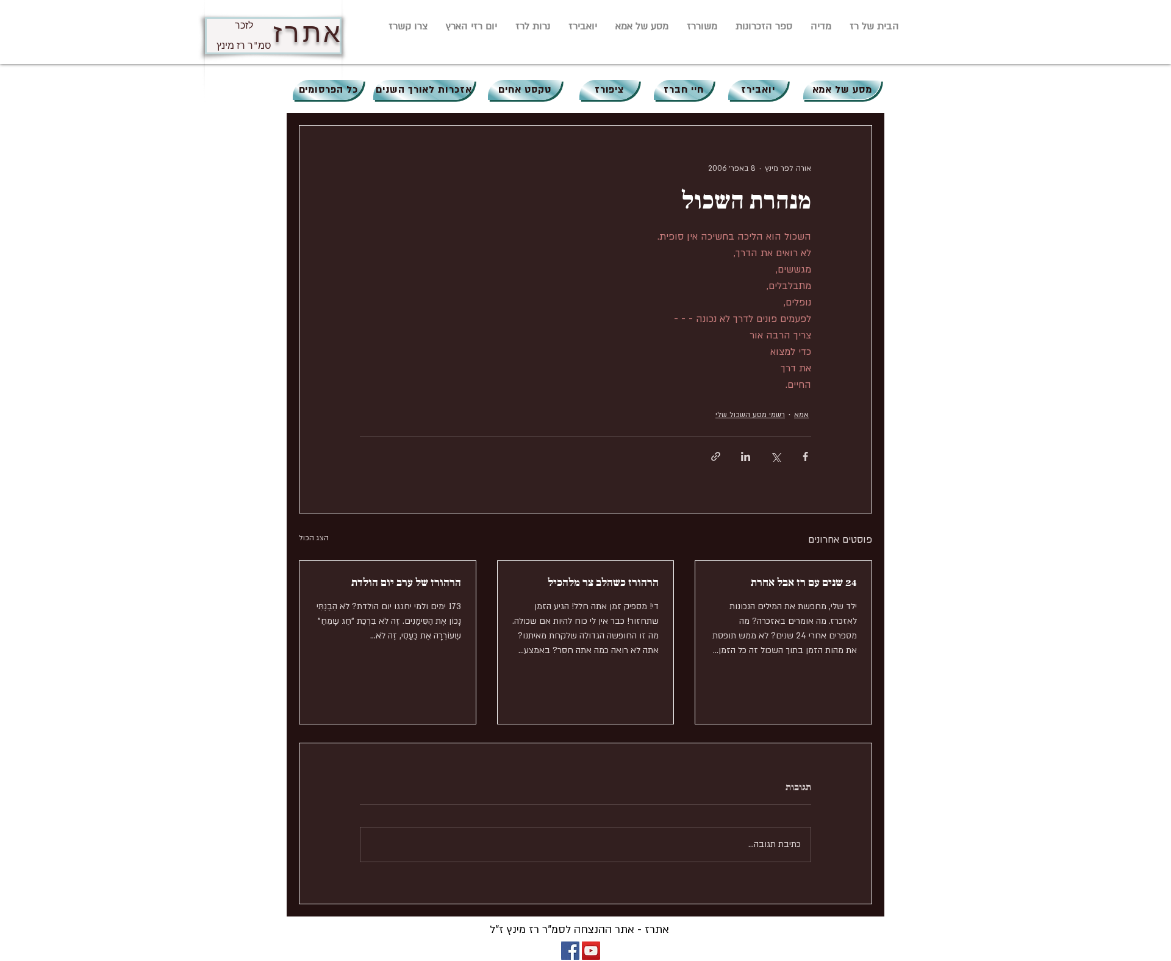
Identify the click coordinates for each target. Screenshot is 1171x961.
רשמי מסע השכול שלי (750, 415)
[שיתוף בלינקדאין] (745, 456)
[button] (820, 26)
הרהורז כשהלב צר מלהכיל (603, 583)
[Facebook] (570, 950)
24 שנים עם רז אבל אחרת (804, 583)
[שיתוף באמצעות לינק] (716, 456)
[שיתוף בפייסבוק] (805, 456)
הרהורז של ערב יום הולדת (406, 583)
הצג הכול (314, 538)
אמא (801, 415)
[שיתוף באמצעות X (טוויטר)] (775, 456)
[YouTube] (591, 950)
